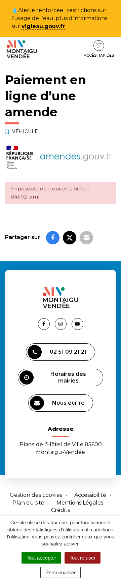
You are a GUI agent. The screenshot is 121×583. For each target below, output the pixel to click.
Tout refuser (82, 558)
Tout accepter (41, 558)
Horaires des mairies (68, 377)
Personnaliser (60, 572)
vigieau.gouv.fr (43, 26)
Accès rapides (99, 55)
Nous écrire (68, 403)
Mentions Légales (79, 503)
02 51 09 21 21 (68, 352)
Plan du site (28, 503)
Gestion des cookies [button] (36, 495)
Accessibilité (90, 495)
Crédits (60, 510)
